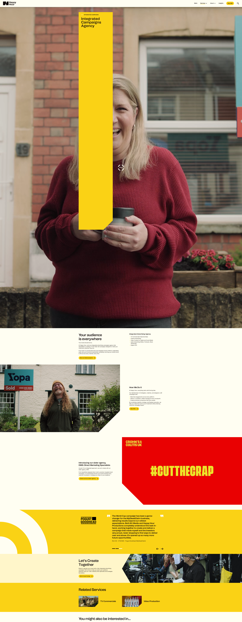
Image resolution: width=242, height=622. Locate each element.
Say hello (230, 3)
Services (202, 3)
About (212, 3)
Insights (221, 3)
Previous (157, 548)
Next (161, 548)
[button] (203, 3)
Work (195, 3)
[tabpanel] (121, 528)
